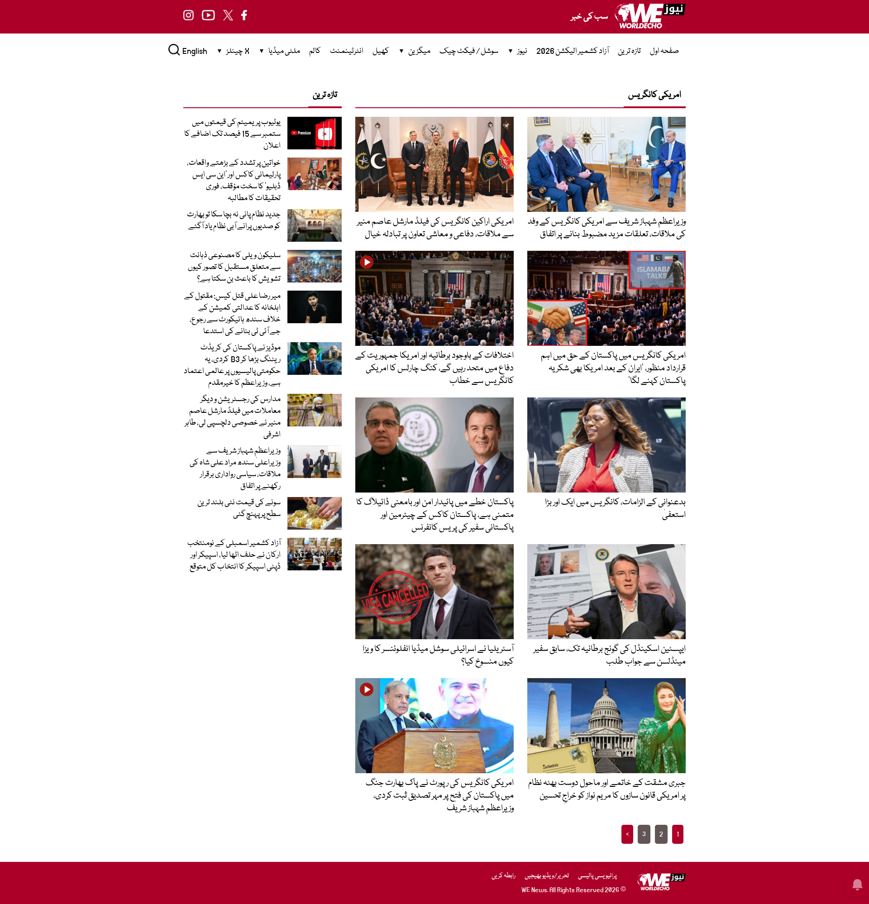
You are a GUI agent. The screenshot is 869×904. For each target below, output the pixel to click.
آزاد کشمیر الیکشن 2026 (572, 51)
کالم (315, 51)
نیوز (522, 51)
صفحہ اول (664, 51)
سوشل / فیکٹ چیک (468, 51)
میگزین (419, 51)
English (194, 51)
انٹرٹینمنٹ (346, 51)
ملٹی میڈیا (284, 51)
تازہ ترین (629, 51)
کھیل (380, 51)
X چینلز (237, 51)
